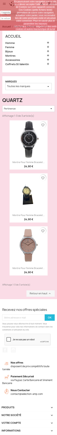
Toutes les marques (28, 86)
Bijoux (9, 51)
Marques (11, 81)
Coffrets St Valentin (17, 64)
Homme (10, 43)
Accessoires (12, 60)
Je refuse (5, 18)
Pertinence (28, 108)
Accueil (13, 36)
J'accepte (5, 12)
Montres (10, 55)
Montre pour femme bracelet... (28, 162)
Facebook (5, 350)
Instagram (13, 350)
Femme (9, 47)
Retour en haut (41, 294)
